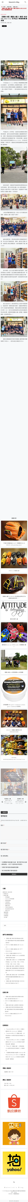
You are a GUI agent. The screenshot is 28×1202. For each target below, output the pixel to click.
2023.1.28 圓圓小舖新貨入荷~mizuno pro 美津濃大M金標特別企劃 (15, 1042)
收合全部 (10, 892)
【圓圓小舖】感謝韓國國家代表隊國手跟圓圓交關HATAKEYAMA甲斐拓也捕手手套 (15, 970)
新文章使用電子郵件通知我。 (10, 870)
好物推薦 (7, 897)
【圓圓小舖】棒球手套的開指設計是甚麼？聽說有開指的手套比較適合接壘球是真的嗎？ (15, 940)
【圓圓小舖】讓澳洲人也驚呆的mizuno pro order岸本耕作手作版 (19, 802)
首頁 (4, 6)
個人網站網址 (4, 856)
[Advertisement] (14, 44)
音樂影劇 (6, 915)
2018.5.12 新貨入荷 (14, 570)
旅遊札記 (6, 893)
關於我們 (11, 1201)
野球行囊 (9, 6)
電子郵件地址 (5, 849)
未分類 (5, 917)
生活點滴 (6, 914)
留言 (2, 825)
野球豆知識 (8, 900)
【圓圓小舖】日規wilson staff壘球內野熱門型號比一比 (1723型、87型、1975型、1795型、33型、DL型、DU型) (15, 962)
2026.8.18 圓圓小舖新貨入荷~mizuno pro (14, 1002)
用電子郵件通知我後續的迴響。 (10, 867)
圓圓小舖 (15, 6)
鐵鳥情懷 (6, 912)
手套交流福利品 (9, 907)
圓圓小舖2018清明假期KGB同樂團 (14, 672)
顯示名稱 (4, 843)
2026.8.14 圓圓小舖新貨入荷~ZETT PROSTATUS (13, 1014)
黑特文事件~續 (14, 619)
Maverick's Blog (14, 2)
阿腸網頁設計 (16, 1193)
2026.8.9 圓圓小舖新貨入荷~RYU (14, 953)
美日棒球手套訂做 (9, 909)
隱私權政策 (16, 1201)
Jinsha (15, 1192)
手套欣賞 (7, 902)
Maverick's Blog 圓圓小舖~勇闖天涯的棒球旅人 (16, 1190)
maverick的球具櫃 (9, 898)
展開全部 (5, 892)
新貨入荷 (7, 910)
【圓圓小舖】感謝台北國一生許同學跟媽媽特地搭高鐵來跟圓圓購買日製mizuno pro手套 (15, 977)
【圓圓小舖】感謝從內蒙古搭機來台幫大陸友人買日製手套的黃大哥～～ (14, 997)
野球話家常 (8, 903)
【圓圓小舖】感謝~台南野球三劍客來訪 (15, 966)
